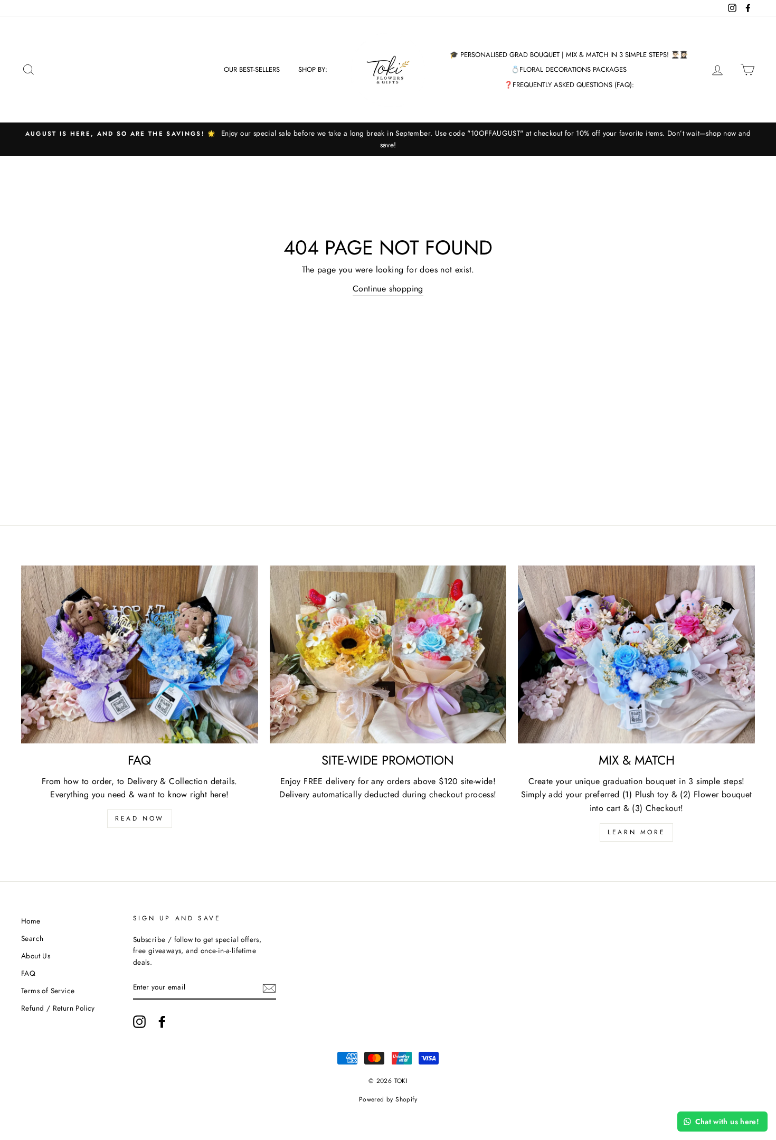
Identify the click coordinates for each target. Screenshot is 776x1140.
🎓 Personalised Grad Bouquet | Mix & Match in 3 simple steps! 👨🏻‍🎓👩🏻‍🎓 (569, 55)
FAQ (28, 973)
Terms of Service (47, 990)
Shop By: (312, 69)
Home (31, 921)
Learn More (636, 832)
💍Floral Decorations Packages (569, 69)
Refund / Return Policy (58, 1008)
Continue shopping (388, 288)
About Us (35, 955)
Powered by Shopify (388, 1099)
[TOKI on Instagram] (139, 1021)
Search (32, 938)
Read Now (139, 818)
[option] (388, 139)
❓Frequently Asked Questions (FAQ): (569, 85)
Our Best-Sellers (252, 69)
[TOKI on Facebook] (162, 1021)
